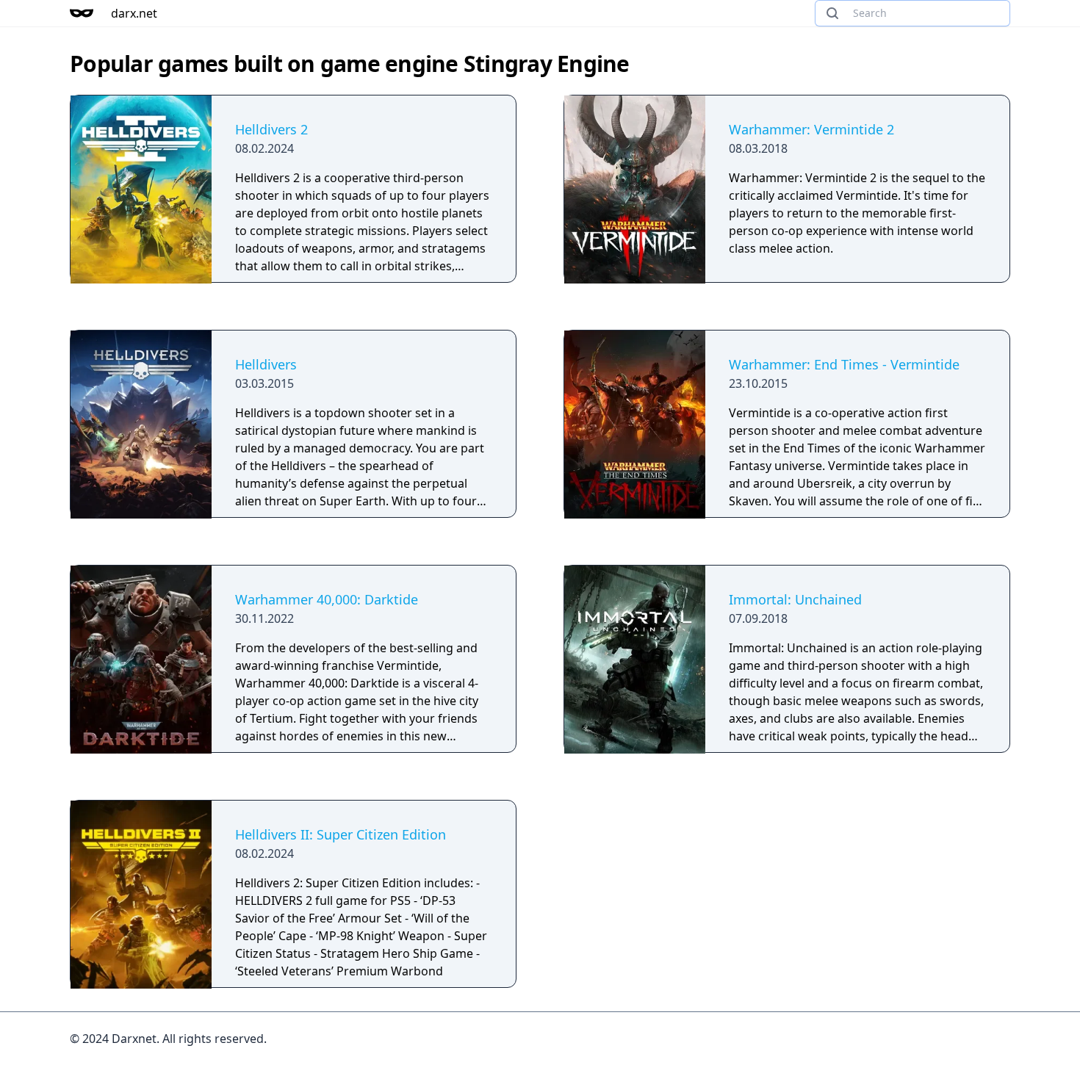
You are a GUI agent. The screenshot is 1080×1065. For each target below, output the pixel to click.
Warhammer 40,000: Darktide (326, 599)
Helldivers (266, 364)
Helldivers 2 (271, 129)
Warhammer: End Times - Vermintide (844, 364)
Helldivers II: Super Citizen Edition (340, 834)
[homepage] (81, 13)
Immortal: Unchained (795, 599)
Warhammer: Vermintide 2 (811, 129)
